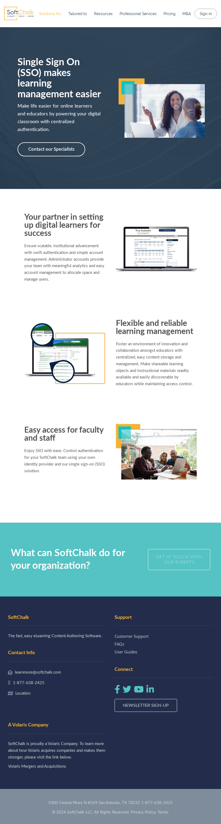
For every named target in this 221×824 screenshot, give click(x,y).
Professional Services (138, 14)
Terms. (163, 812)
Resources (103, 14)
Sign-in (206, 14)
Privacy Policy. (144, 812)
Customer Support (132, 636)
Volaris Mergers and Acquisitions (37, 766)
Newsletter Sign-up (146, 705)
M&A (186, 14)
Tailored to (77, 14)
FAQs (119, 644)
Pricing (169, 14)
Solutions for (50, 14)
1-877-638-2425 (157, 803)
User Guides (126, 651)
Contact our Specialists (51, 149)
